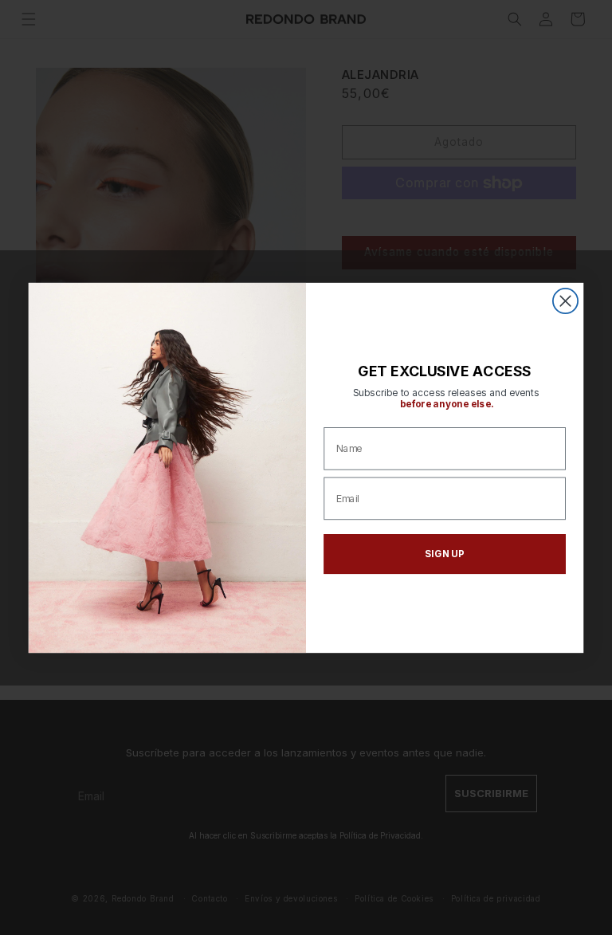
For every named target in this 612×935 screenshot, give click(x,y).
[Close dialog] (565, 300)
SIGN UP (445, 553)
